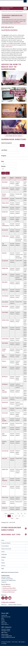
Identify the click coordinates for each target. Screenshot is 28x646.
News (2, 618)
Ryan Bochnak (5, 198)
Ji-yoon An (4, 408)
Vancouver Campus (5, 629)
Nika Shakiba (5, 343)
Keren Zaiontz (5, 301)
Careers (3, 621)
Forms (2, 560)
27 (16, 516)
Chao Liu (4, 361)
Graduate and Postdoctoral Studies (14, 573)
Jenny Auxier (5, 412)
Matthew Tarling (5, 320)
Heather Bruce (5, 207)
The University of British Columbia (10, 2)
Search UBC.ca (4, 624)
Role (2, 161)
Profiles (14, 604)
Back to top (4, 604)
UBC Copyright (21, 641)
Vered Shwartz (5, 295)
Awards (3, 551)
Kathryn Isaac (5, 497)
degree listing (21, 57)
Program (3, 155)
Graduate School (4, 11)
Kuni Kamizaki (5, 450)
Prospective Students (11, 11)
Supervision (4, 554)
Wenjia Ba (4, 252)
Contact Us (3, 582)
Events (2, 619)
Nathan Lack (5, 289)
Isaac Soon (4, 458)
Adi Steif (4, 427)
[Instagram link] (2, 598)
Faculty (18, 177)
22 (22, 513)
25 (10, 516)
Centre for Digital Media (6, 635)
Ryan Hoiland (5, 312)
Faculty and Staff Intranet (9, 592)
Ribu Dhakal (4, 182)
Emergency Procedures (6, 641)
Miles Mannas (5, 306)
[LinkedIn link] (6, 598)
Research (19, 604)
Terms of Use (14, 641)
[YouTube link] (9, 598)
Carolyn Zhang (5, 188)
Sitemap (10, 604)
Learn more (8, 46)
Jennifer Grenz (5, 235)
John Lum (4, 486)
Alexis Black (4, 282)
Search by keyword (6, 143)
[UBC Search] (25, 1)
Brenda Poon (5, 211)
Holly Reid (4, 367)
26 (13, 516)
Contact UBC (4, 615)
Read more (17, 22)
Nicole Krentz (5, 402)
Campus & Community (6, 548)
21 (19, 513)
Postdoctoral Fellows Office (9, 588)
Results (3, 166)
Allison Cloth (4, 327)
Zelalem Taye (5, 469)
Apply (2, 568)
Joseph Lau (4, 507)
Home (2, 540)
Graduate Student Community (10, 590)
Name (4, 177)
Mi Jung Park (5, 229)
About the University (5, 616)
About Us (3, 565)
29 (23, 516)
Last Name (4, 150)
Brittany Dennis (5, 202)
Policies (3, 562)
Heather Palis (5, 268)
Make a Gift (4, 622)
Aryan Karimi (5, 397)
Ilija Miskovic (5, 376)
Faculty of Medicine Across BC (8, 637)
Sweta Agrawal (5, 338)
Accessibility (3, 643)
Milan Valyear (5, 423)
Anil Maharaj (4, 384)
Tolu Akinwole (5, 260)
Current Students (5, 545)
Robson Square (4, 634)
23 (25, 513)
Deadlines (3, 557)
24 (6, 516)
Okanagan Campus (5, 630)
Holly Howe (4, 274)
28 (20, 516)
